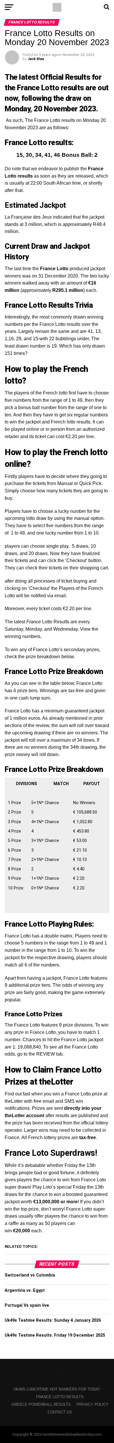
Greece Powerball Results (41, 1404)
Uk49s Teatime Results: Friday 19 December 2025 (55, 1335)
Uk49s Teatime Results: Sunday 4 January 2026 (53, 1320)
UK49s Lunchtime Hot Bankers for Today (56, 1389)
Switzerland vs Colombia (30, 1275)
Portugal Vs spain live (27, 1305)
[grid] (57, 844)
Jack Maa (35, 59)
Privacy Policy (92, 1404)
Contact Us (60, 1412)
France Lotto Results (60, 1397)
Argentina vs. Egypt (25, 1290)
